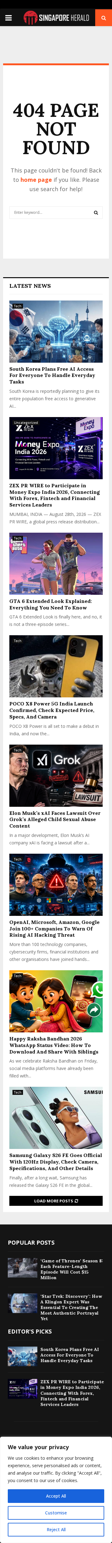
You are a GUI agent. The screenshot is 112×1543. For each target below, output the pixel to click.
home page (36, 179)
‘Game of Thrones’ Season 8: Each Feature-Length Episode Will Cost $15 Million (71, 1269)
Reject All (56, 1529)
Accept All (56, 1496)
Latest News (30, 285)
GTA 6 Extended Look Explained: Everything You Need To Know (50, 604)
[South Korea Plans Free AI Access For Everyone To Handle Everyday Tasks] (56, 332)
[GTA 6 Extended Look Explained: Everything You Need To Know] (56, 564)
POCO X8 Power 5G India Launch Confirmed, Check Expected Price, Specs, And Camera (51, 710)
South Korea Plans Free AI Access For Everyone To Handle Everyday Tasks (52, 375)
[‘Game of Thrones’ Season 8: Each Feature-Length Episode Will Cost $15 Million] (22, 1268)
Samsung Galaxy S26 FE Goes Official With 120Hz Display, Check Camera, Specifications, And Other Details (55, 1161)
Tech (17, 306)
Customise (56, 1513)
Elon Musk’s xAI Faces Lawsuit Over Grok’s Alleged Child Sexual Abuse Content (54, 819)
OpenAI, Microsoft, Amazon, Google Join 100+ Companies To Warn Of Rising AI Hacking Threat (54, 928)
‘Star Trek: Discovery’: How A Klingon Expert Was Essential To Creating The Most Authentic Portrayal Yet (71, 1307)
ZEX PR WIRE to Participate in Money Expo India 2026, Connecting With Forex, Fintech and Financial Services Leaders (54, 495)
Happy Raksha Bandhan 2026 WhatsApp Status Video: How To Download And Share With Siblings (53, 1045)
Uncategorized (26, 422)
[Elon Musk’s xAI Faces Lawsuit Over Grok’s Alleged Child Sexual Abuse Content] (56, 776)
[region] (56, 1490)
